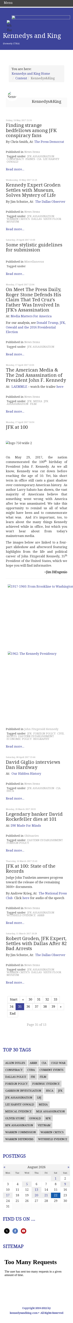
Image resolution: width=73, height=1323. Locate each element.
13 (36, 1190)
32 (47, 999)
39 (53, 1006)
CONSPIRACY (15, 159)
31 (38, 999)
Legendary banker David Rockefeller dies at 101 (34, 816)
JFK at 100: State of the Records (30, 868)
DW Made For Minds (26, 825)
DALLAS (36, 218)
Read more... (15, 169)
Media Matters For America (31, 316)
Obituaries (31, 835)
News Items (32, 151)
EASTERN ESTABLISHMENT (36, 736)
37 (36, 1006)
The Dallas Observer (50, 201)
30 (30, 999)
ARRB (40, 915)
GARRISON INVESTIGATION (23, 1090)
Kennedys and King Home (31, 73)
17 (8, 1195)
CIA (39, 159)
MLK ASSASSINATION (50, 1111)
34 (11, 1006)
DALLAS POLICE (15, 1076)
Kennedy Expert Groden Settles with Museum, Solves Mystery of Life (33, 190)
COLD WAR (58, 1062)
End (13, 1013)
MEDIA (37, 401)
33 (55, 999)
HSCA (10, 790)
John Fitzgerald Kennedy (41, 729)
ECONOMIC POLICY (19, 738)
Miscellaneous (34, 261)
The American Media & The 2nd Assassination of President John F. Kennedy (36, 375)
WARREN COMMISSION (20, 1132)
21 (46, 1195)
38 (45, 1006)
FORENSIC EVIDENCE (46, 1083)
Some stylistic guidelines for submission (34, 247)
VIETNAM (44, 1125)
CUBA (31, 1069)
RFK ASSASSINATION (19, 1125)
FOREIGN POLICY (44, 733)
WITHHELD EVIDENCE (21, 915)
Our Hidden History (26, 773)
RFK (48, 1118)
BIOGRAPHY (41, 738)
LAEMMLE (19, 387)
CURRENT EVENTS (51, 1069)
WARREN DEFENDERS (19, 1139)
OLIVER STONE (15, 1118)
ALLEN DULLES (15, 1062)
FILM (33, 403)
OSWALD (35, 1118)
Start (13, 999)
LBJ (39, 1097)
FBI (33, 1076)
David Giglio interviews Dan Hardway (33, 764)
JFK (29, 401)
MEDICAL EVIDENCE (18, 1111)
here (59, 387)
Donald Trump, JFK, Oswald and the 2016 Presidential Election (36, 327)
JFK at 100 (17, 427)
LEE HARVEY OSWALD (19, 1104)
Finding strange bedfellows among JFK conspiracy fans (31, 130)
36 (28, 1006)
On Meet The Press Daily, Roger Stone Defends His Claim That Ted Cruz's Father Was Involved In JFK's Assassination (33, 300)
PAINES (30, 159)
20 (36, 1195)
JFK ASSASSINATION (40, 156)
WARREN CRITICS (18, 218)
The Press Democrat (49, 142)
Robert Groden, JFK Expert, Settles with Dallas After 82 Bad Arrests (36, 943)
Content (21, 78)
